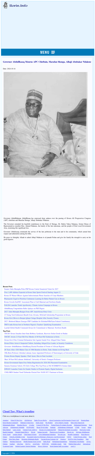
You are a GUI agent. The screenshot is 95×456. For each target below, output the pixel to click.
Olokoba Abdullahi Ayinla (17, 437)
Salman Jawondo (42, 432)
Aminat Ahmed (17, 434)
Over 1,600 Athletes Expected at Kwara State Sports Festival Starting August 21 (32, 292)
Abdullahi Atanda (56, 444)
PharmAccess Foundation (57, 432)
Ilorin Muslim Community (10, 423)
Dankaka (52, 427)
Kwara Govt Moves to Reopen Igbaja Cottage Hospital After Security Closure (31, 318)
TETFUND (45, 444)
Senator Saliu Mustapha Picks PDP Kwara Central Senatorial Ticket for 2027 (31, 289)
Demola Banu (85, 420)
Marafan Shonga (22, 425)
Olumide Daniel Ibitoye (22, 432)
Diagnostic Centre (85, 430)
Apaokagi (5, 420)
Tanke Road (46, 441)
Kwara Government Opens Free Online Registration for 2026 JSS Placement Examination (35, 362)
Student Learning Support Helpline (25, 446)
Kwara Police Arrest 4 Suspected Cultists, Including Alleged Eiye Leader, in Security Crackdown (38, 343)
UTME (77, 427)
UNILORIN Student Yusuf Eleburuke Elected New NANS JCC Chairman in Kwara (33, 372)
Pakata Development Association (67, 430)
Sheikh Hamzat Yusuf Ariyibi (32, 441)
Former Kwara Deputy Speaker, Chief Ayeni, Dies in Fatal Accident (28, 356)
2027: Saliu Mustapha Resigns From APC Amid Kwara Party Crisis (28, 311)
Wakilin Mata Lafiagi (75, 444)
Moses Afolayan (43, 446)
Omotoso (63, 439)
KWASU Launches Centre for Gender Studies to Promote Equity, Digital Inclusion (33, 369)
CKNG (69, 437)
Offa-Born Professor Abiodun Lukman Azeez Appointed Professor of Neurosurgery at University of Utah (41, 353)
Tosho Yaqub (7, 434)
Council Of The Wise (42, 425)
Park (65, 444)
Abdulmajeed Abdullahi (17, 427)
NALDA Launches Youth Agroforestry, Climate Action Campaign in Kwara (30, 305)
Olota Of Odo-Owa (16, 420)
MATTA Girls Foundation (75, 439)
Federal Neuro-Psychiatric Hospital (61, 425)
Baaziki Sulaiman (8, 432)
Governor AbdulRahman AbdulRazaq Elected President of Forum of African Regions (34, 346)
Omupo (5, 437)
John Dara (20, 444)
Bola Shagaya (85, 434)
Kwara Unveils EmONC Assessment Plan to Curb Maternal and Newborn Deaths (32, 302)
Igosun (84, 427)
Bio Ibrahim (49, 423)
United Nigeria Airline (80, 437)
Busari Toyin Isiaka (42, 427)
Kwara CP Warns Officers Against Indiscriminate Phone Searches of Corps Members (33, 295)
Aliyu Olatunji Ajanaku (62, 423)
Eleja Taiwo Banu (14, 439)
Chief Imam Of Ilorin (30, 434)
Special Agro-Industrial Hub (47, 430)
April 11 (73, 446)
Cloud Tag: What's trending (18, 411)
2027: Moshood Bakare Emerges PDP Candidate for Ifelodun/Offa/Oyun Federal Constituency (37, 321)
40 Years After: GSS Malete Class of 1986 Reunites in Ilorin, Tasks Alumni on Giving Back (36, 349)
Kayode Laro (62, 434)
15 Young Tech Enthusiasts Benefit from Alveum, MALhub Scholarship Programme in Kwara (37, 315)
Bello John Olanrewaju (77, 423)
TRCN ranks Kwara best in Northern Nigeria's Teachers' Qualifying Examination (32, 324)
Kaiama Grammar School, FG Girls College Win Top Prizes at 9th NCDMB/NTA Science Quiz (37, 366)
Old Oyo (27, 444)
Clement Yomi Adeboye (30, 430)
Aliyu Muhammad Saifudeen (47, 434)
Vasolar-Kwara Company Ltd (49, 439)
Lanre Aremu (17, 430)
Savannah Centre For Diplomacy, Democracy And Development (46, 437)
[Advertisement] (47, 25)
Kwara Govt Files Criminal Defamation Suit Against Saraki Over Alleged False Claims (35, 340)
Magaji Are (70, 432)
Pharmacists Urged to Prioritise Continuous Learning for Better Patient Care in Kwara (34, 298)
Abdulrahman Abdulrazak (65, 427)
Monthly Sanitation (73, 434)
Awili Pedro (36, 444)
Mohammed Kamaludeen (59, 441)
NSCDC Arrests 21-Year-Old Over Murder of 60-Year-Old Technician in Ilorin (31, 337)
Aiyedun (31, 425)
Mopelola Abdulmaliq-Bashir (30, 439)
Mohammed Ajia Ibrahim (76, 441)
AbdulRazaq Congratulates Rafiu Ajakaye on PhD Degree (24, 308)
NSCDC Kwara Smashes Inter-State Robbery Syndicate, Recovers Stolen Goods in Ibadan (35, 333)
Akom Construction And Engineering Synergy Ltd (64, 420)
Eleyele (33, 432)
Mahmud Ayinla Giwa (27, 423)
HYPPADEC (30, 427)
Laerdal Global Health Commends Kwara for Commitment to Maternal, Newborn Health (35, 328)
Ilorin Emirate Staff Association (59, 446)
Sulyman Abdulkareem (82, 432)
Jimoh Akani (39, 423)
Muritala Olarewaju (15, 441)
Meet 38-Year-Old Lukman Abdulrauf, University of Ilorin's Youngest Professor (32, 359)
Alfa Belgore (28, 420)
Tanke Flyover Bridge (40, 420)
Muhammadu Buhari (9, 425)
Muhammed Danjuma (80, 425)
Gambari (12, 444)
